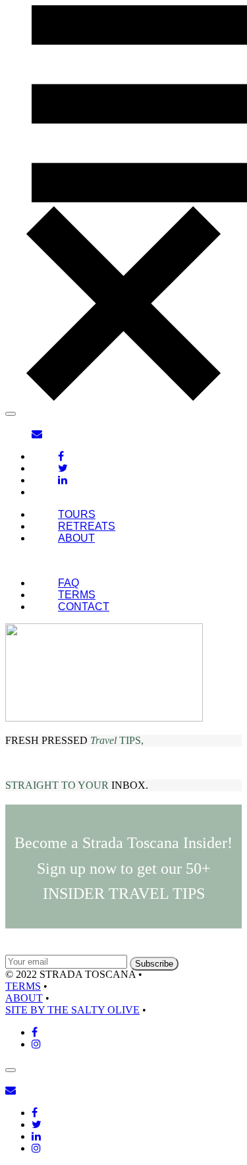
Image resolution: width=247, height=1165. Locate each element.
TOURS (77, 514)
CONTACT (83, 606)
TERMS (77, 594)
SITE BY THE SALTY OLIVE (72, 1009)
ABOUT (76, 538)
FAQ (68, 582)
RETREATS (86, 526)
